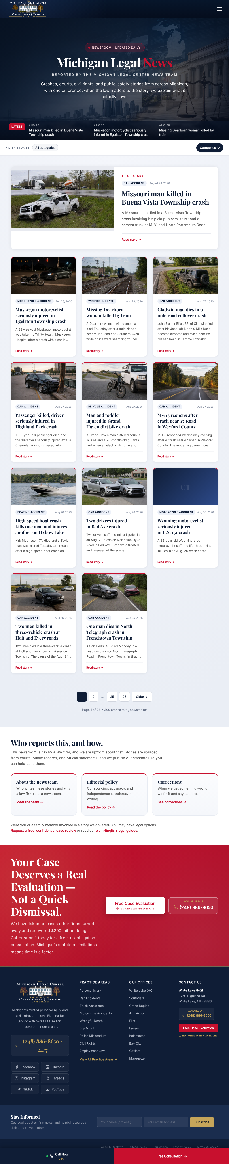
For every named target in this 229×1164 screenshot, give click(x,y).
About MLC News (112, 1147)
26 (125, 697)
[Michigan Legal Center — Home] (27, 9)
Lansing (135, 1028)
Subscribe (202, 1122)
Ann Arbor (136, 1013)
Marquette (137, 1058)
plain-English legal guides (116, 830)
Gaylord (135, 1051)
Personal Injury (90, 990)
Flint (132, 1021)
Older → (142, 697)
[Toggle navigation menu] (220, 9)
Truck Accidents (92, 1006)
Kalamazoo (137, 1036)
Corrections (160, 1147)
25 (112, 697)
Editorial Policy (137, 1147)
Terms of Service (207, 1147)
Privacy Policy (182, 1147)
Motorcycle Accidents (96, 1013)
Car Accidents (90, 998)
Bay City (135, 1043)
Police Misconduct (93, 1036)
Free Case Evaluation (198, 1028)
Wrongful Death (91, 1021)
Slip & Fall (87, 1028)
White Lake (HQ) (141, 990)
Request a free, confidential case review (43, 830)
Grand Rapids (139, 1006)
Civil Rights (88, 1043)
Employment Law (92, 1051)
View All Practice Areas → (98, 1059)
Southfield (136, 998)
